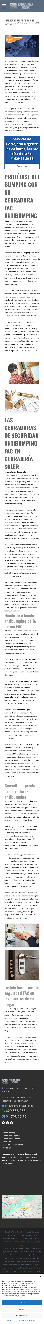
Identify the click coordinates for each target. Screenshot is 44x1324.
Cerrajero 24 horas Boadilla (29, 1258)
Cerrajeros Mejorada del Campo (14, 1255)
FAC (26, 475)
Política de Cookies (13, 1321)
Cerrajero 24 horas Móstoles (23, 1268)
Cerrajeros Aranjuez (11, 1242)
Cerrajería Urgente (12, 1135)
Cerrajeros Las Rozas (25, 1248)
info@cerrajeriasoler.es (19, 1105)
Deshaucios (8, 1142)
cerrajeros (23, 350)
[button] (40, 1276)
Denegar (22, 1309)
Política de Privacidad (28, 1321)
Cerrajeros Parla (35, 1239)
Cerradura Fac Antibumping (14, 1232)
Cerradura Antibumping (18, 23)
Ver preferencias (22, 1315)
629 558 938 (16, 1110)
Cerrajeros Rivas (13, 1258)
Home (6, 23)
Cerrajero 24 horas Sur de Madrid (23, 1271)
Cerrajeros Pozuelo (19, 1252)
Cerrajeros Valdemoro (21, 1239)
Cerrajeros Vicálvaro (34, 1252)
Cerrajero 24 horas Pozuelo (22, 1265)
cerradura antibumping (13, 112)
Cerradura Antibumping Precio (27, 1235)
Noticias (6, 1148)
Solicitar (22, 166)
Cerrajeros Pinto (7, 1239)
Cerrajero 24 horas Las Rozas (15, 1261)
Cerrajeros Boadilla (10, 1248)
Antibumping (9, 1132)
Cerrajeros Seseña (25, 1242)
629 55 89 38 (23, 158)
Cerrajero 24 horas (11, 1139)
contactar (20, 1037)
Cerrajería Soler (13, 61)
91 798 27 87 (16, 1116)
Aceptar (22, 1302)
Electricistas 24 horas (13, 1145)
